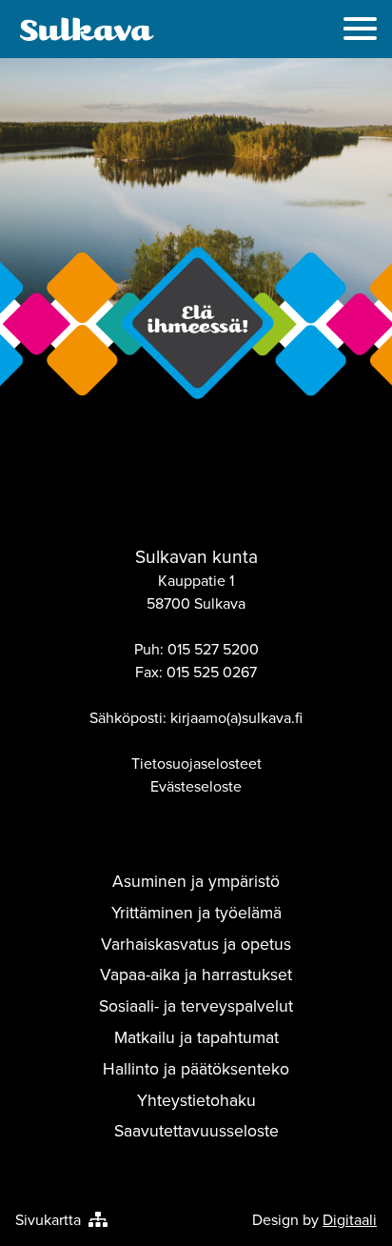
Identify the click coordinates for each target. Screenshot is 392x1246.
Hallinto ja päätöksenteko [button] (196, 1068)
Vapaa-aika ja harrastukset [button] (196, 974)
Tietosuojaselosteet (196, 763)
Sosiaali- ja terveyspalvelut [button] (196, 1005)
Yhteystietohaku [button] (196, 1100)
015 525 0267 (212, 671)
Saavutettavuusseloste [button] (196, 1130)
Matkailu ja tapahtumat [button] (196, 1037)
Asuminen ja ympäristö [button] (196, 881)
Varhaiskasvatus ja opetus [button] (196, 943)
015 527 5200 (213, 648)
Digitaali (350, 1219)
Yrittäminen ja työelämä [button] (196, 912)
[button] (360, 31)
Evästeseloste (196, 785)
